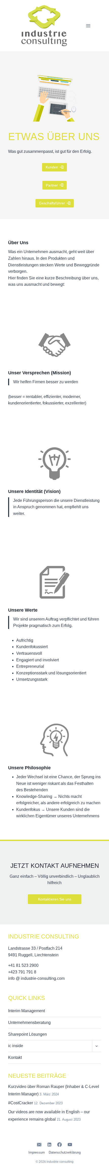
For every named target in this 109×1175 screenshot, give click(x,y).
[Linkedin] (49, 1144)
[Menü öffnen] (88, 26)
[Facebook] (59, 1144)
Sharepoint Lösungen (27, 1034)
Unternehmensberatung (29, 1022)
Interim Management (26, 1011)
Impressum (36, 1152)
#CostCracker (20, 1103)
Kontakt (15, 1057)
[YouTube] (69, 1144)
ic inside (15, 1046)
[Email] (39, 1144)
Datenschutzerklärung (65, 1152)
